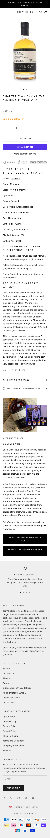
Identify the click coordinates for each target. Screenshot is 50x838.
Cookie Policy (9, 721)
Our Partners (9, 702)
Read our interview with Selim (24, 539)
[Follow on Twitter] (11, 798)
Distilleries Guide (11, 697)
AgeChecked (9, 716)
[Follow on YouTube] (33, 798)
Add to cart (25, 138)
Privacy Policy (10, 726)
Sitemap (7, 750)
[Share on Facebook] (12, 370)
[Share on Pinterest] (20, 370)
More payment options (25, 153)
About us (7, 678)
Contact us (8, 683)
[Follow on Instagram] (18, 798)
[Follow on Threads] (25, 798)
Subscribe (13, 788)
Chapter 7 (15, 178)
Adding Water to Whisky (14, 692)
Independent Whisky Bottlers (17, 688)
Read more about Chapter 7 (25, 551)
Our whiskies (9, 673)
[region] (25, 577)
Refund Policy (9, 731)
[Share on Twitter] (16, 370)
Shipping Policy (10, 736)
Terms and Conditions (13, 740)
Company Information (13, 745)
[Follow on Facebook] (4, 798)
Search (6, 668)
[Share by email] (23, 370)
